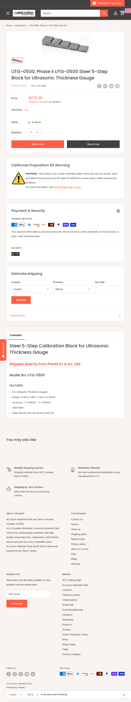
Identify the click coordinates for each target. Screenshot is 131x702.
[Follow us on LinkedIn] (33, 674)
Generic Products (71, 654)
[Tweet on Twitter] (111, 86)
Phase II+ (67, 624)
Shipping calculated (38, 101)
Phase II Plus (19, 86)
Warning (75, 563)
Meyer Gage (68, 644)
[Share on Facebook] (99, 86)
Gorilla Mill (67, 604)
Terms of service (80, 549)
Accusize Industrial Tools (75, 585)
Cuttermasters (69, 599)
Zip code (99, 282)
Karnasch (67, 614)
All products (20, 25)
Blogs (74, 558)
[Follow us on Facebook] (8, 674)
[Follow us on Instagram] (14, 674)
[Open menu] (8, 13)
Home (9, 25)
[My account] (115, 13)
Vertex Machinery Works (75, 634)
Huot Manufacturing (72, 609)
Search (75, 524)
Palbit (65, 649)
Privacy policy (78, 544)
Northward (67, 619)
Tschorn (66, 629)
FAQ (73, 554)
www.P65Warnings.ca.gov (67, 187)
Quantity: (16, 132)
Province (58, 282)
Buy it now (93, 144)
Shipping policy (79, 534)
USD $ (30, 694)
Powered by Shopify (15, 687)
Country (15, 282)
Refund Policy (18, 315)
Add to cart (37, 144)
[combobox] (70, 13)
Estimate (21, 300)
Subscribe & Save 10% (110, 3)
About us (75, 529)
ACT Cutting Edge (71, 580)
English (13, 694)
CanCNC (67, 590)
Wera (65, 639)
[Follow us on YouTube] (27, 674)
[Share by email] (117, 86)
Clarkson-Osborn (71, 595)
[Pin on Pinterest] (105, 86)
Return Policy (78, 539)
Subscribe (17, 603)
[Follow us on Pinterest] (21, 674)
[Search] (104, 13)
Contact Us (77, 519)
